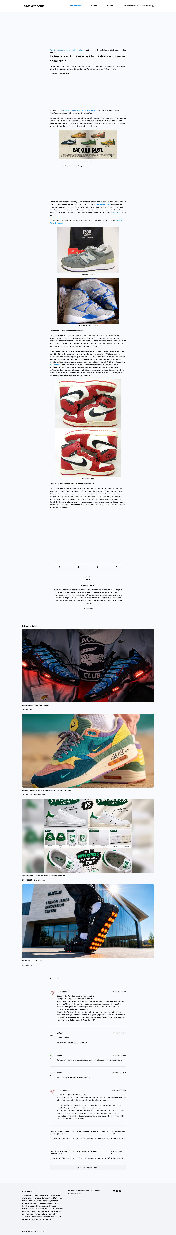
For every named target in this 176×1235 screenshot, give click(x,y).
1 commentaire (39, 795)
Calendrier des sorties (131, 6)
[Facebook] (59, 567)
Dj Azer (59, 1033)
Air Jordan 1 (54, 365)
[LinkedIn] (116, 567)
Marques (110, 6)
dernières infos (76, 6)
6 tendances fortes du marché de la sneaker (80, 110)
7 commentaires (65, 73)
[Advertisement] (88, 27)
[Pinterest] (97, 567)
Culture (94, 6)
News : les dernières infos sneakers (70, 50)
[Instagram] (120, 1191)
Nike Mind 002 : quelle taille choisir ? (32, 961)
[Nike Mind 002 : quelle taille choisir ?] (88, 921)
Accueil (52, 50)
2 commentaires (40, 880)
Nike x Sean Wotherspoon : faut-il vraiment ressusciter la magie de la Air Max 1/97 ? (46, 790)
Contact (71, 1191)
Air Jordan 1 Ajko (103, 204)
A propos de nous (82, 1191)
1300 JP (115, 212)
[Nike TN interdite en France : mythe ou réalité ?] (88, 665)
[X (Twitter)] (78, 567)
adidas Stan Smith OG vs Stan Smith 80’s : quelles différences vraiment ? (43, 875)
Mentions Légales (74, 1193)
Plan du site (95, 1191)
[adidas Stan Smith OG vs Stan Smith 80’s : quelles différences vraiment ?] (88, 836)
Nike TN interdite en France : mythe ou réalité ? (36, 705)
